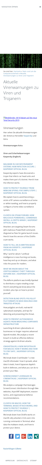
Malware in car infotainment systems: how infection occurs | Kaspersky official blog (19, 166)
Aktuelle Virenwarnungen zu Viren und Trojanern (18, 74)
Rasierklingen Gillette (12, 448)
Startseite (17, 71)
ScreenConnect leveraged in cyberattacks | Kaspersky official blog (19, 378)
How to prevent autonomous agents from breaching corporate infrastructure (20, 321)
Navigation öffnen (10, 7)
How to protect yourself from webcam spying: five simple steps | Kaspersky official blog (20, 190)
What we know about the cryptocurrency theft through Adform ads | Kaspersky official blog (19, 273)
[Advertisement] (21, 31)
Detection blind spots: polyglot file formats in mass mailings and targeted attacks (20, 301)
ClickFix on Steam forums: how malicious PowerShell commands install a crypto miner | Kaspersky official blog (20, 219)
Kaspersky (28, 136)
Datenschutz (22, 460)
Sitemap (33, 460)
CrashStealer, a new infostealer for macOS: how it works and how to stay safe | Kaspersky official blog (20, 350)
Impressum (10, 460)
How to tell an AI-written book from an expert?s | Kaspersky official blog (19, 247)
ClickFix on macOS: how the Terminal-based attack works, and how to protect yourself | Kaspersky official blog (20, 407)
